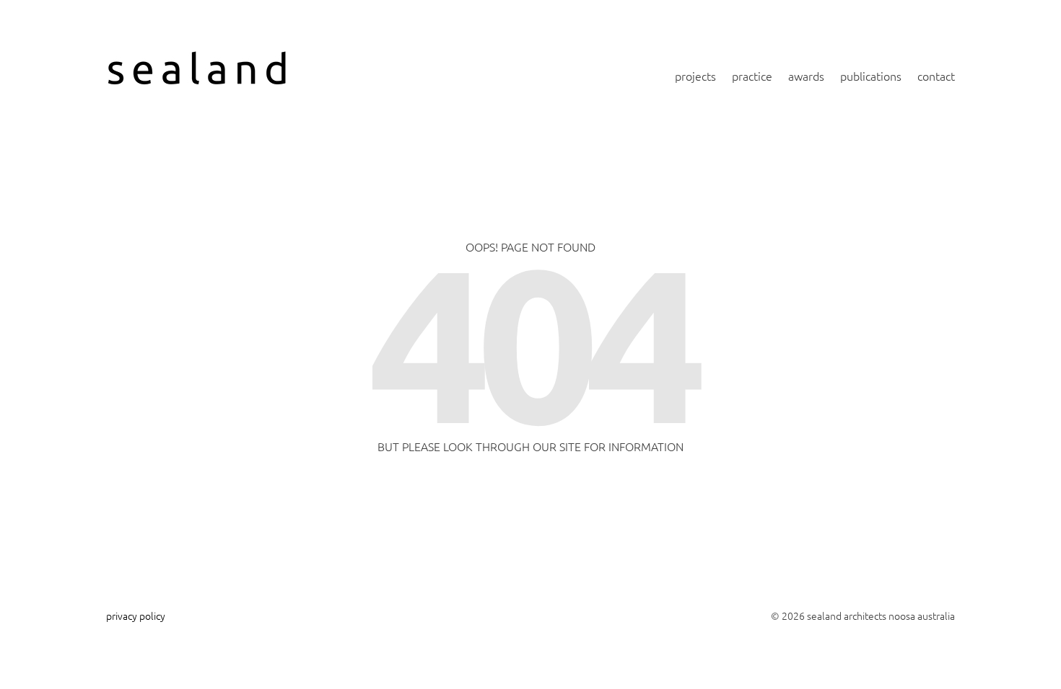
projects (695, 76)
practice (752, 76)
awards (806, 76)
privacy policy (135, 615)
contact (936, 76)
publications (870, 76)
